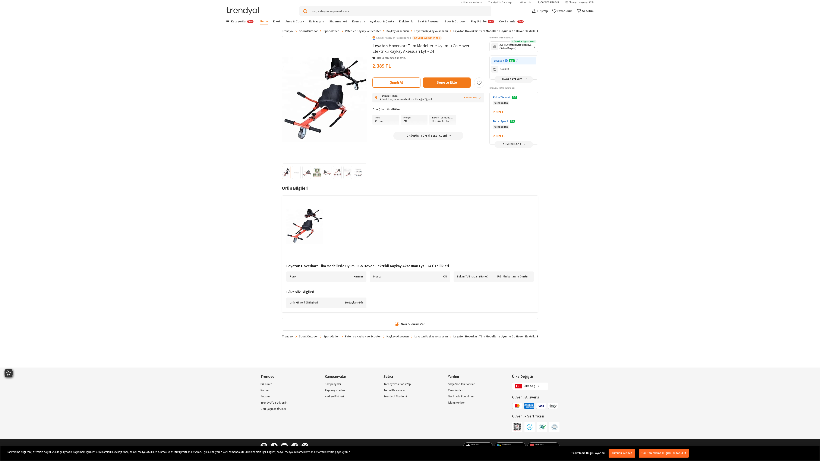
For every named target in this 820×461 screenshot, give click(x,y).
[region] (410, 453)
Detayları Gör (354, 303)
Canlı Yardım (455, 390)
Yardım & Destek (550, 2)
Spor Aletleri (332, 31)
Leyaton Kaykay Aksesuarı (431, 31)
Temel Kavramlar (394, 390)
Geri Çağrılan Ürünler (273, 409)
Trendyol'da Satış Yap (499, 2)
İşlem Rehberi (457, 403)
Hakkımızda (525, 2)
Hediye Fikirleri (334, 396)
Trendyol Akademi (395, 396)
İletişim (265, 396)
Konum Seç (470, 97)
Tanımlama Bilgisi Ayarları (588, 453)
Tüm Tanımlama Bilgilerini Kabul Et (663, 453)
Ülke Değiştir (522, 376)
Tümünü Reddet (622, 453)
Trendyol (287, 31)
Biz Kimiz (266, 384)
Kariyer (265, 390)
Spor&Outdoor (308, 31)
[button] (407, 38)
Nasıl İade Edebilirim (461, 396)
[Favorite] (479, 82)
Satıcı (388, 376)
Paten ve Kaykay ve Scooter (363, 31)
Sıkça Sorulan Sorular (461, 384)
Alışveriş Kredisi (335, 390)
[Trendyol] (242, 11)
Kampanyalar (333, 384)
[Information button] (517, 61)
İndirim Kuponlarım (471, 2)
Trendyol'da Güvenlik (274, 403)
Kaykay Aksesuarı (398, 31)
